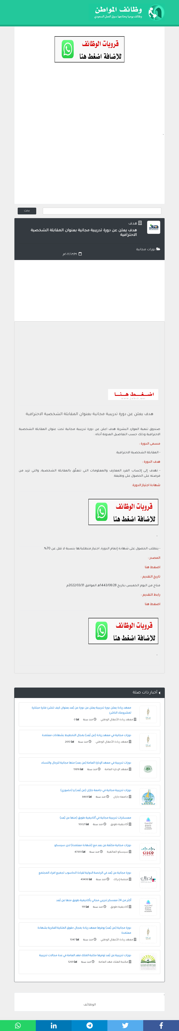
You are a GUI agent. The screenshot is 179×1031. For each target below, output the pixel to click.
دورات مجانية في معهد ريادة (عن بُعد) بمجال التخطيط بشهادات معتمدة (86, 735)
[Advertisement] (89, 101)
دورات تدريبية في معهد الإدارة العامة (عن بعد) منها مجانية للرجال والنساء (86, 763)
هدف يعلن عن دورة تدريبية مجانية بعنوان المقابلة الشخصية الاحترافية (89, 414)
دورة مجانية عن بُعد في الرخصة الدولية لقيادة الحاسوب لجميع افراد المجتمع (85, 873)
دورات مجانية (146, 250)
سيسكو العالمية (117, 852)
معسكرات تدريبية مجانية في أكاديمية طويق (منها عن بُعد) (95, 818)
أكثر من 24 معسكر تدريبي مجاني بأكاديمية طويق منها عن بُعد (93, 900)
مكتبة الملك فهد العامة (113, 962)
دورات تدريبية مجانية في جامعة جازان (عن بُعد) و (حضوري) (95, 790)
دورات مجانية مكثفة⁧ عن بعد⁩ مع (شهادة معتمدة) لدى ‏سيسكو (92, 845)
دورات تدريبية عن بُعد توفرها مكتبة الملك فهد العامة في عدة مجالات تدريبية (85, 955)
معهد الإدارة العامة (116, 769)
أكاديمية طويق (119, 824)
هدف (132, 224)
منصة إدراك (120, 879)
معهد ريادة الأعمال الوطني (116, 719)
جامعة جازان (120, 797)
